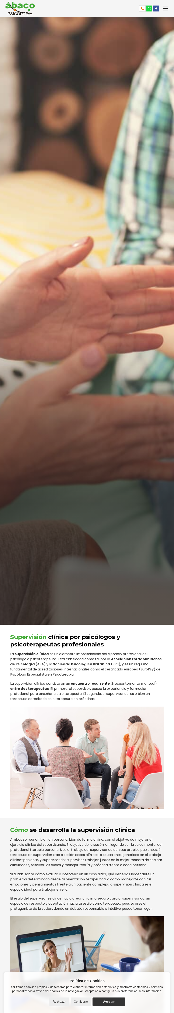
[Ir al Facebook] (156, 8)
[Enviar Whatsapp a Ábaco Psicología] (149, 8)
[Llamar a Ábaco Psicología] (142, 8)
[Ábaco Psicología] (46, 8)
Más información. (150, 991)
